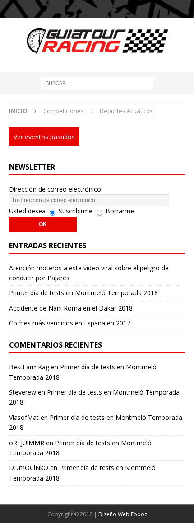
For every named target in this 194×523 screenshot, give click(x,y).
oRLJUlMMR (26, 442)
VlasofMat (24, 417)
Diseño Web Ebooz (122, 514)
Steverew (22, 392)
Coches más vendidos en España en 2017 (69, 323)
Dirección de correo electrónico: (55, 189)
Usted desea (27, 211)
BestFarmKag (29, 367)
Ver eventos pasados (44, 136)
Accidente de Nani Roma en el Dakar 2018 (71, 308)
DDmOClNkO (28, 467)
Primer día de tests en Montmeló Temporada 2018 (83, 292)
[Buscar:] (97, 82)
